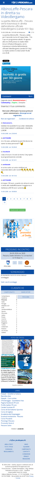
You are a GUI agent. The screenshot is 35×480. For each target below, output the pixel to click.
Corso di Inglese (7, 412)
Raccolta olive (6, 396)
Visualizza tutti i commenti (17, 210)
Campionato (26, 449)
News (26, 444)
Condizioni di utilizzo (26, 119)
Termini (18, 478)
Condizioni (26, 454)
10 (4, 202)
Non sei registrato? (8, 119)
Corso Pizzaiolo (6, 419)
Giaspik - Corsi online (8, 398)
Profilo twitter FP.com (9, 405)
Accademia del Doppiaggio (10, 414)
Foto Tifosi (9, 447)
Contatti (26, 451)
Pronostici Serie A (7, 423)
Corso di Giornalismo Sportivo (12, 410)
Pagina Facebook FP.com (10, 403)
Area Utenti (9, 444)
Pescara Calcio (6, 425)
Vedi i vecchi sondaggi (9, 282)
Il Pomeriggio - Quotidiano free (12, 401)
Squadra (26, 447)
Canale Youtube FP (8, 407)
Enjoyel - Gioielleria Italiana (11, 394)
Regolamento (9, 451)
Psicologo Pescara (7, 421)
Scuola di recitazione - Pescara (12, 416)
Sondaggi (8, 449)
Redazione (26, 459)
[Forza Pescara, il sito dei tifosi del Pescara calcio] (22, 2)
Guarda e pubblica (17, 385)
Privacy (26, 456)
